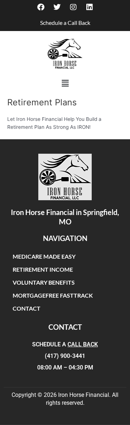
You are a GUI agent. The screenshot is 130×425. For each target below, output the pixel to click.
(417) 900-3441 (65, 355)
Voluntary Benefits (44, 282)
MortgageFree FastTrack (53, 295)
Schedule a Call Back (65, 22)
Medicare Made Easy (44, 256)
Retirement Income (43, 269)
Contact (26, 308)
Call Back (83, 344)
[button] (65, 83)
